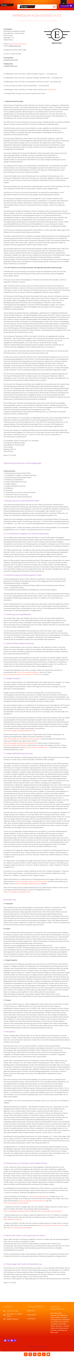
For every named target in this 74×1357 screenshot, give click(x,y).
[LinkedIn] (11, 1340)
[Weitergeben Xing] (44, 1354)
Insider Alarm (31, 1315)
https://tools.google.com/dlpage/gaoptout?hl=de (19, 731)
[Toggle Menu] (54, 7)
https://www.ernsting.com (18, 44)
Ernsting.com (31, 1319)
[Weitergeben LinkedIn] (39, 1354)
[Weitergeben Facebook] (30, 1354)
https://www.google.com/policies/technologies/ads (20, 743)
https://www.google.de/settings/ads (15, 745)
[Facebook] (5, 1340)
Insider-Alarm (51, 90)
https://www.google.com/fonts (39, 1196)
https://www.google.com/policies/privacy (28, 884)
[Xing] (15, 1340)
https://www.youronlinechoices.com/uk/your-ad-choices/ (22, 674)
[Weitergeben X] (35, 1354)
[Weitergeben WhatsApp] (26, 1354)
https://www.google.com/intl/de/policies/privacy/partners (22, 739)
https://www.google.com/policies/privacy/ (32, 1201)
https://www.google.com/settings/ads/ (16, 1203)
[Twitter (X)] (8, 1340)
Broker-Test (31, 1311)
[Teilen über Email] (48, 1354)
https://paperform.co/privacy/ (13, 1219)
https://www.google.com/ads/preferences (36, 747)
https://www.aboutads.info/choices (28, 672)
